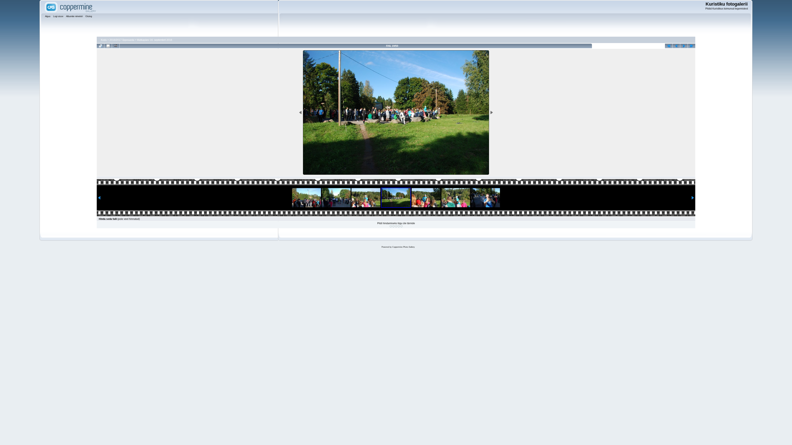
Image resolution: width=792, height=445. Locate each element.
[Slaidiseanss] (115, 46)
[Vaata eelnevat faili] (676, 46)
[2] (393, 226)
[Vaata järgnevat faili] (684, 46)
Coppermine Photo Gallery (403, 247)
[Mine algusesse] (668, 46)
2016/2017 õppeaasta (122, 40)
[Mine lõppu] (691, 46)
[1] (390, 226)
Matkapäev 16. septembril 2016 (154, 40)
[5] (401, 226)
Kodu (104, 40)
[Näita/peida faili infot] (108, 46)
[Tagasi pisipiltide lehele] (100, 46)
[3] (396, 226)
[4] (398, 226)
